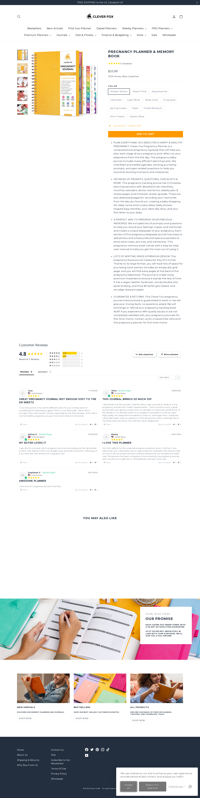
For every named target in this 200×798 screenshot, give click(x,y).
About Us (22, 755)
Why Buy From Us (27, 765)
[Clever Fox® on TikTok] (108, 749)
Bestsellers (34, 28)
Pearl (135, 108)
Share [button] (24, 424)
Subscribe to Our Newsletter (60, 762)
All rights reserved (109, 788)
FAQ (53, 755)
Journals (62, 35)
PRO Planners (161, 28)
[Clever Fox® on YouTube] (86, 755)
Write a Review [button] (171, 354)
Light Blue (133, 99)
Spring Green (118, 108)
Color (112, 86)
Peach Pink (140, 91)
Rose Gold (151, 99)
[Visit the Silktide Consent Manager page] (190, 786)
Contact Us (57, 750)
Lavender (116, 99)
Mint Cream (117, 116)
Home (20, 750)
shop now (25, 718)
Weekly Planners (133, 28)
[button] (91, 424)
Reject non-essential (152, 786)
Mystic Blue (137, 116)
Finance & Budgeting (116, 35)
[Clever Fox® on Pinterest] (97, 749)
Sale (154, 35)
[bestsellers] (100, 688)
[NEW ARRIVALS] (43, 688)
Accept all (128, 786)
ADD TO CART (145, 134)
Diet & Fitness (85, 35)
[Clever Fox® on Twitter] (92, 749)
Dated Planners (107, 28)
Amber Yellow (118, 91)
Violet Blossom (153, 108)
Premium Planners (36, 35)
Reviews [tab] (24, 371)
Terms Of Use (58, 768)
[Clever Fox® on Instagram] (102, 749)
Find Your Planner (79, 28)
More (140, 35)
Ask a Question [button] (146, 354)
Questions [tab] (43, 371)
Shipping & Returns (28, 760)
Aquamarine (159, 91)
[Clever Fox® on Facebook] (86, 749)
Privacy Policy (59, 773)
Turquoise (169, 99)
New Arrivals (55, 28)
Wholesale (169, 35)
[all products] (156, 688)
